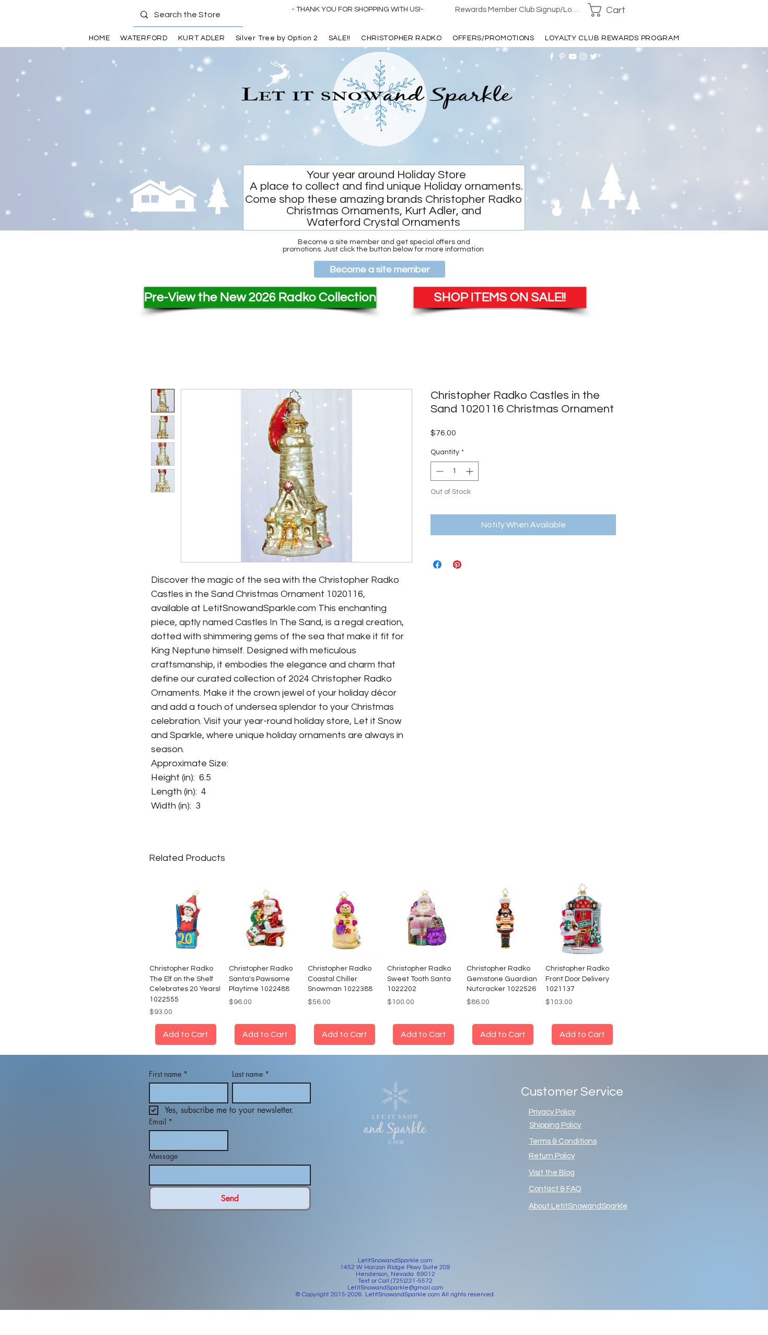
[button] (613, 10)
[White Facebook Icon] (551, 56)
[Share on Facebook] (437, 564)
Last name (250, 1086)
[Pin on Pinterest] (457, 564)
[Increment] (470, 471)
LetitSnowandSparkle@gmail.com (395, 1300)
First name (168, 1086)
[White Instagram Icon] (583, 56)
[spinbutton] (454, 471)
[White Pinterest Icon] (562, 56)
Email (160, 1134)
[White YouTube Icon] (572, 56)
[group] (384, 970)
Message (163, 1168)
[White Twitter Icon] (593, 56)
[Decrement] (438, 471)
